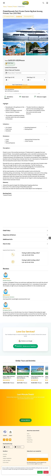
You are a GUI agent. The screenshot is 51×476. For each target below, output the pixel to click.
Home (4, 6)
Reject (46, 472)
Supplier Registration (7, 458)
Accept (40, 472)
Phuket (15, 6)
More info (24, 84)
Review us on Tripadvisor (29, 346)
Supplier (4, 456)
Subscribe (37, 459)
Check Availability (25, 87)
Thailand (10, 6)
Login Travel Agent (6, 460)
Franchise (5, 454)
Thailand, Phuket (9, 16)
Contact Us (29, 437)
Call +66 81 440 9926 (28, 255)
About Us (29, 435)
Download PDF (28, 16)
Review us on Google (26, 341)
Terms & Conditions (31, 463)
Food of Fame (5, 462)
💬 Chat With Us (25, 420)
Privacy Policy (29, 439)
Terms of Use (29, 441)
